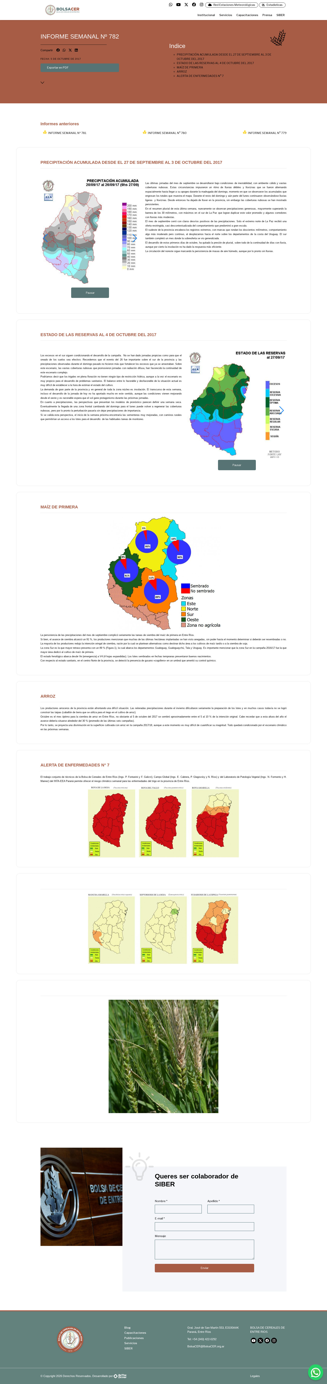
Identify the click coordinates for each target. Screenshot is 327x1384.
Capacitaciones (247, 15)
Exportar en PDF (58, 67)
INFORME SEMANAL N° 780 (167, 133)
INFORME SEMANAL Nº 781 (67, 133)
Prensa (267, 15)
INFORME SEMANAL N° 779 (267, 133)
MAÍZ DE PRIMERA (190, 67)
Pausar (90, 292)
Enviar (205, 1268)
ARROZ (182, 71)
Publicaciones (134, 1338)
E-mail (160, 1218)
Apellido (213, 1201)
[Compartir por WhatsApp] (64, 50)
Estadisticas (274, 5)
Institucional (206, 15)
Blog (127, 1327)
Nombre (161, 1201)
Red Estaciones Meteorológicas (234, 5)
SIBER (280, 15)
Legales (255, 1376)
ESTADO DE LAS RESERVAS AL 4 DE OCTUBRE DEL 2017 (215, 63)
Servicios (225, 15)
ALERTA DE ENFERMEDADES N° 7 (200, 76)
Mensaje (160, 1236)
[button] (45, 238)
